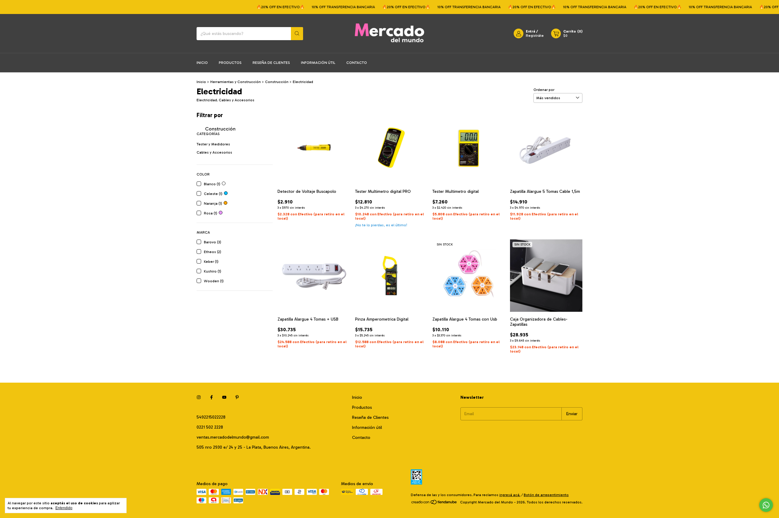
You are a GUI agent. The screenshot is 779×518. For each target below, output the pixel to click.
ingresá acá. (509, 495)
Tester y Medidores (213, 144)
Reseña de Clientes (271, 63)
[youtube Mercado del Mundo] (224, 397)
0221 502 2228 (210, 427)
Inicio (202, 63)
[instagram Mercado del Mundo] (199, 397)
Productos (230, 63)
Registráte (535, 35)
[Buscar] (297, 33)
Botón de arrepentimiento (546, 495)
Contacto (356, 63)
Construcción (277, 82)
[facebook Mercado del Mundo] (211, 397)
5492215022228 (211, 417)
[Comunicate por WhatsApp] (766, 505)
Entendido (63, 508)
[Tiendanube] (434, 504)
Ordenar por (543, 90)
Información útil (318, 63)
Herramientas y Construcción (235, 82)
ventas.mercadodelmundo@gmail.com (233, 437)
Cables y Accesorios (214, 152)
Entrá (530, 31)
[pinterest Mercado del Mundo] (237, 397)
